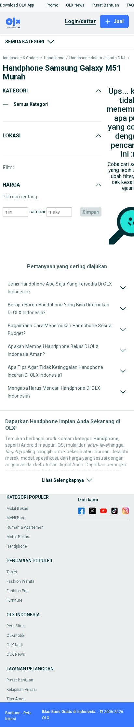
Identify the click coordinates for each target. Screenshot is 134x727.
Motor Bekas (18, 537)
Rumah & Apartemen (25, 527)
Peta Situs (16, 626)
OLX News (16, 654)
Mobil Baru (16, 518)
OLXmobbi (16, 635)
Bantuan (12, 713)
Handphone (54, 58)
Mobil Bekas (17, 508)
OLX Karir (15, 645)
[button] (17, 5)
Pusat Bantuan (20, 680)
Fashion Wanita (20, 581)
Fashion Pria (18, 591)
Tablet (12, 572)
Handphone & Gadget (20, 58)
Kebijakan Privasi (22, 689)
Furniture (14, 600)
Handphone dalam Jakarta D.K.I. (97, 58)
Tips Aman (16, 699)
